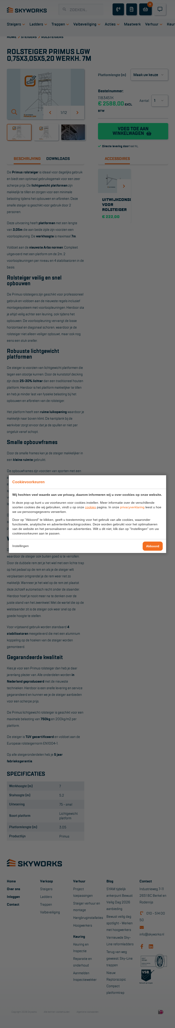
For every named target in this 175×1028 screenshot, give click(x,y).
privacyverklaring (132, 507)
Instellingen (20, 546)
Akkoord (152, 546)
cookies (90, 507)
